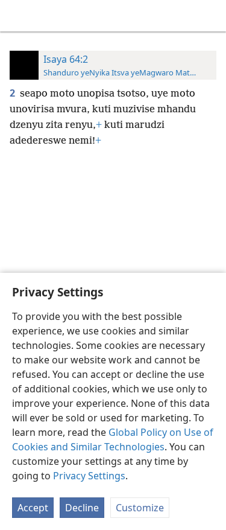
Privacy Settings (89, 475)
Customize (140, 507)
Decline (82, 507)
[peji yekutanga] (18, 15)
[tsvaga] (211, 15)
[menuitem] (18, 15)
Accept (32, 507)
